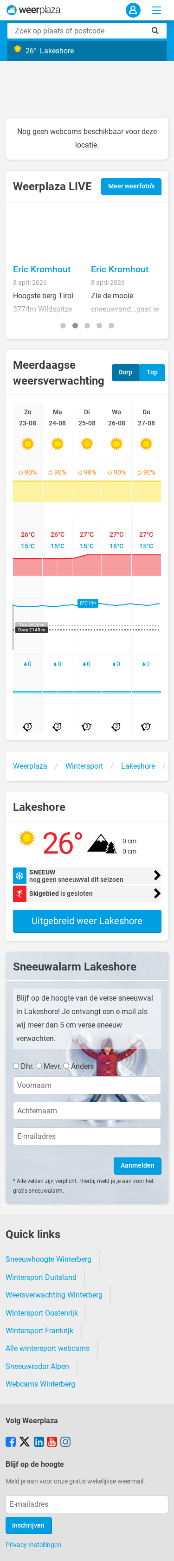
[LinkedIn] (39, 1443)
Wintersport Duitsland (41, 1277)
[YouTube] (52, 1443)
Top (152, 372)
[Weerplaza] (33, 10)
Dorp (125, 372)
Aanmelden (138, 1165)
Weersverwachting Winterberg (54, 1295)
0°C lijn (88, 603)
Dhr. (27, 1066)
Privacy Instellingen (33, 1544)
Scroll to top (159, 1546)
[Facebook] (11, 1443)
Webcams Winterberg (40, 1384)
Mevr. (52, 1066)
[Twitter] (25, 1443)
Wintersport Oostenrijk (42, 1313)
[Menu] (156, 10)
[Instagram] (65, 1443)
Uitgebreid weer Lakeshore (87, 920)
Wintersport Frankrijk (39, 1330)
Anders (82, 1066)
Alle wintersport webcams (48, 1348)
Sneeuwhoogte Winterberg (48, 1259)
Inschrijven (28, 1525)
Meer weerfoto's (131, 186)
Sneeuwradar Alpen (37, 1366)
